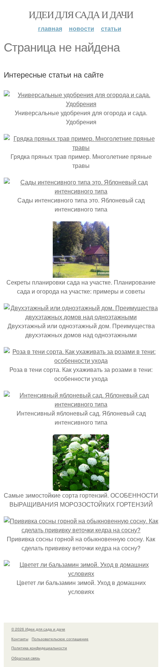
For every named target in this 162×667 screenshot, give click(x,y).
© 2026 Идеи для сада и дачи (38, 629)
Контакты (19, 638)
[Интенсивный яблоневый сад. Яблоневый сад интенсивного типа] (81, 404)
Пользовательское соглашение (60, 638)
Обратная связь (25, 658)
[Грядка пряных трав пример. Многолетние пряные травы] (81, 147)
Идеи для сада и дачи (81, 14)
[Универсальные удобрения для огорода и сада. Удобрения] (81, 103)
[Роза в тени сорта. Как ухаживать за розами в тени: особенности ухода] (81, 360)
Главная (50, 28)
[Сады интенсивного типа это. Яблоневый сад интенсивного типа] (81, 191)
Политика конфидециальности (39, 647)
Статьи (111, 28)
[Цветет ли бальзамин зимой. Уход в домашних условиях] (81, 573)
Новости (81, 28)
